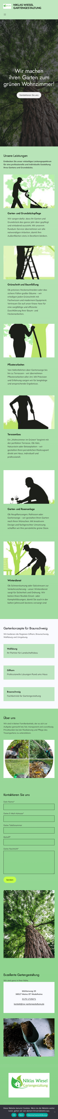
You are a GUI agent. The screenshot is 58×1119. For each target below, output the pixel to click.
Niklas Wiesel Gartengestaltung (27, 6)
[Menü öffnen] (4, 14)
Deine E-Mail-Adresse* (14, 813)
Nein (21, 1115)
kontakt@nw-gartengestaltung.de (29, 1004)
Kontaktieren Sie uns (29, 95)
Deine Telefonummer (13, 825)
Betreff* (7, 837)
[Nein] (54, 1112)
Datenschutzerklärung (37, 1115)
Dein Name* (9, 801)
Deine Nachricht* (11, 848)
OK (14, 1115)
